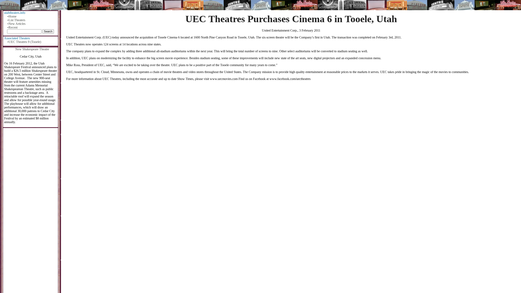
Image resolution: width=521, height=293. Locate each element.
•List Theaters (16, 20)
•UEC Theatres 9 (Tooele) (24, 42)
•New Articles (16, 23)
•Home (11, 16)
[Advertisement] (291, 115)
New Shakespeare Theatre (32, 49)
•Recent (12, 27)
